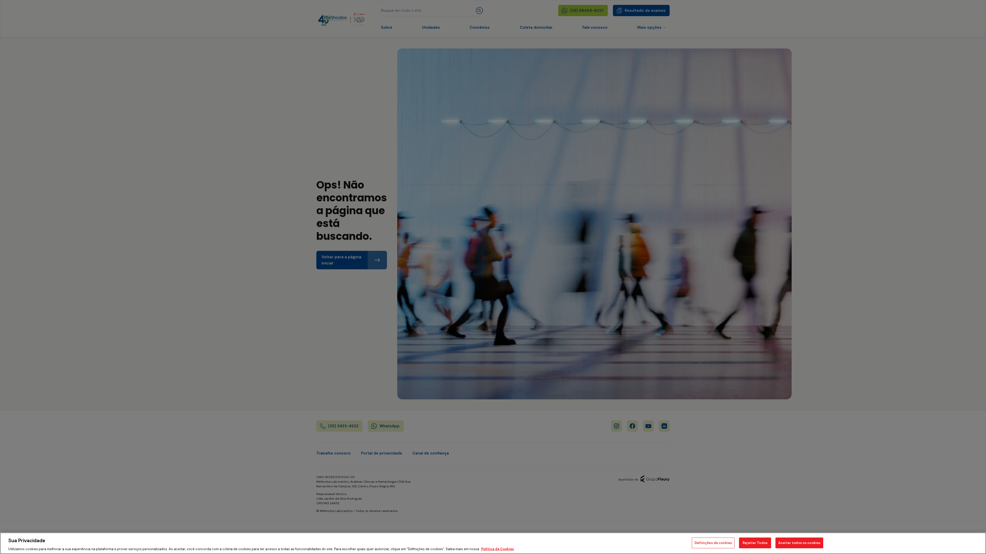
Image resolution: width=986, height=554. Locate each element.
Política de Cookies (497, 549)
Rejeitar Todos (755, 542)
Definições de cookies (713, 542)
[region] (493, 543)
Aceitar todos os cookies (799, 542)
